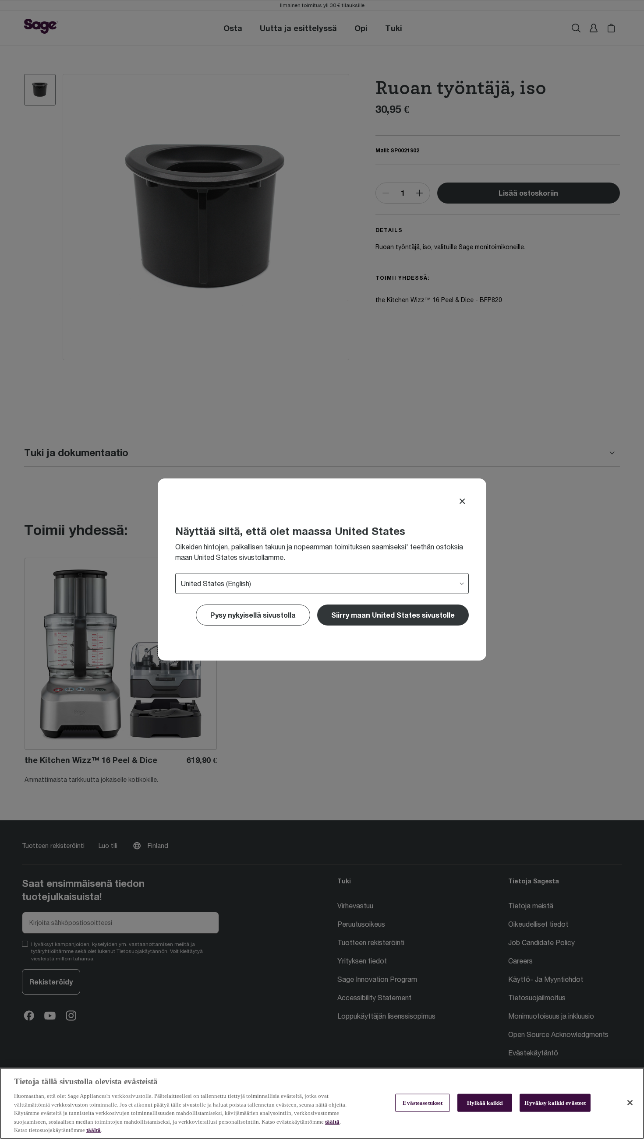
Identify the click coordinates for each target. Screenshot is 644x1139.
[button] (393, 615)
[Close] (462, 501)
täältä (332, 1121)
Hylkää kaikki (485, 1102)
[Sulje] (630, 1102)
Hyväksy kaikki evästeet (555, 1102)
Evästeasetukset (422, 1102)
